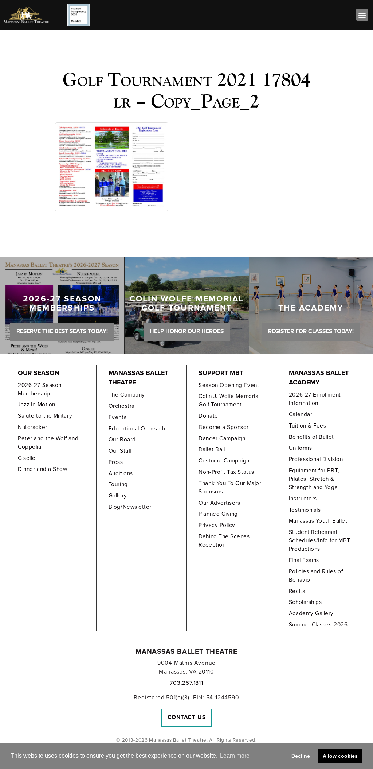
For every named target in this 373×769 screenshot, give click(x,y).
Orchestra (122, 406)
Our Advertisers (219, 503)
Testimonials (305, 510)
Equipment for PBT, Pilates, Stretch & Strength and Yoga (314, 479)
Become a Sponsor (224, 427)
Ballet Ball (212, 449)
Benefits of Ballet (311, 437)
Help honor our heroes (187, 331)
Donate (208, 416)
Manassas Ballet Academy (319, 378)
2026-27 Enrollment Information (315, 398)
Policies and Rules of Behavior (316, 575)
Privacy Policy (217, 525)
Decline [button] (300, 756)
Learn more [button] (235, 756)
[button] (362, 15)
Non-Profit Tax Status (226, 472)
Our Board (122, 439)
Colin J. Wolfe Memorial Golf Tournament (229, 400)
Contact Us (187, 717)
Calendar (300, 414)
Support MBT (221, 373)
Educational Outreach (137, 428)
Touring (118, 484)
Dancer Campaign (222, 438)
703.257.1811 (186, 683)
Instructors (303, 498)
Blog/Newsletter (130, 507)
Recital (298, 591)
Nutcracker (32, 427)
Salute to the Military (45, 416)
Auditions (121, 473)
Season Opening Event (229, 385)
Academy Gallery (311, 613)
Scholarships (305, 602)
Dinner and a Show (42, 469)
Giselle (27, 458)
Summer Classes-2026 (318, 624)
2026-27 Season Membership (40, 389)
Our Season (38, 373)
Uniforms (300, 448)
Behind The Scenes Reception (224, 540)
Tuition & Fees (307, 425)
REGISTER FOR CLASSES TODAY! (311, 331)
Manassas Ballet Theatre (138, 378)
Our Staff (120, 451)
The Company (127, 394)
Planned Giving (218, 514)
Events (117, 417)
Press (116, 462)
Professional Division (316, 459)
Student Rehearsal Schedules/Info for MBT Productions (319, 540)
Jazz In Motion (36, 404)
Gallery (118, 495)
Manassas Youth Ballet (318, 521)
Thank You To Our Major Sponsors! (230, 487)
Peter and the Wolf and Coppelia (48, 442)
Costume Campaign (224, 460)
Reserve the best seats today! (62, 331)
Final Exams (304, 560)
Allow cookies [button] (340, 756)
